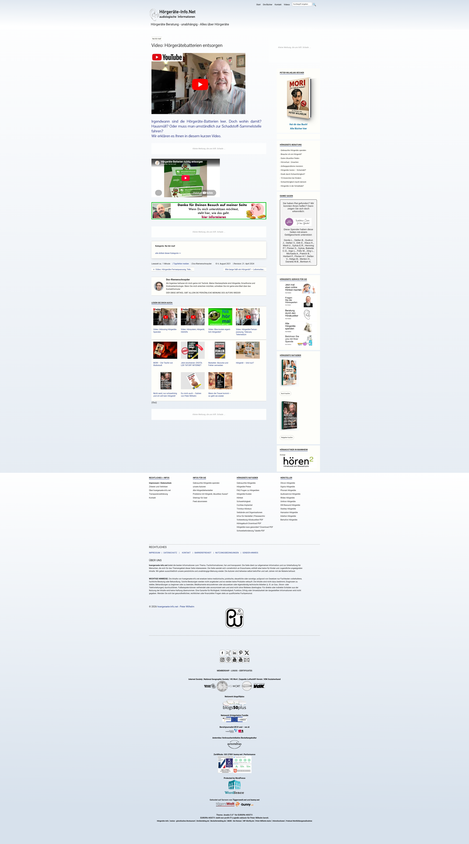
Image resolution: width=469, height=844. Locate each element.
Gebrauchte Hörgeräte (246, 483)
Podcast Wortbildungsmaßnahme (299, 821)
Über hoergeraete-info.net (160, 490)
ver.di (247, 727)
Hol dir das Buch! (298, 124)
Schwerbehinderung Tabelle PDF (251, 531)
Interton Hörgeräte (288, 516)
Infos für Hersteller (245, 516)
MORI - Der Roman (234, 821)
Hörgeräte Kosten (244, 494)
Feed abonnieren (200, 501)
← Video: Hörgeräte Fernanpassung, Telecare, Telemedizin (173, 269)
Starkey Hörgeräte (288, 509)
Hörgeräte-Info (163, 821)
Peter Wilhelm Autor (263, 821)
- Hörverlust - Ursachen (289, 162)
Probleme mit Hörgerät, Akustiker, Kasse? (210, 494)
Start (258, 4)
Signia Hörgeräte (287, 486)
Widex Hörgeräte (287, 498)
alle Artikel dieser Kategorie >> (168, 253)
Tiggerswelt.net (239, 800)
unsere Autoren (199, 486)
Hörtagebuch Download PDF (249, 523)
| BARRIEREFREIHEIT (201, 553)
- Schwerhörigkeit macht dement (293, 182)
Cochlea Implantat (244, 505)
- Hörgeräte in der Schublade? (292, 186)
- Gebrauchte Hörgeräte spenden (293, 150)
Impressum (154, 483)
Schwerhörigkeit (243, 501)
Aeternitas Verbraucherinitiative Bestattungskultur (234, 738)
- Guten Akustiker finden (289, 158)
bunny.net (255, 800)
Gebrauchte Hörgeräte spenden (206, 483)
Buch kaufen (285, 393)
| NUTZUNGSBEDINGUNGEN (225, 553)
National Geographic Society (216, 679)
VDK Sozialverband (272, 679)
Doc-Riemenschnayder (178, 279)
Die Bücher (267, 4)
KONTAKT (186, 553)
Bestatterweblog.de (218, 821)
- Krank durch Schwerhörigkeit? (292, 174)
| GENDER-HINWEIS (248, 553)
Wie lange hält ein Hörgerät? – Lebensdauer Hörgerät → (245, 269)
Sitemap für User (200, 498)
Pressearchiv (259, 516)
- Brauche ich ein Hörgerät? (291, 154)
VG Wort (233, 679)
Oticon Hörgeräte (287, 483)
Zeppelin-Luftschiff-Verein (250, 679)
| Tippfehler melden (180, 264)
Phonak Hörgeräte (288, 490)
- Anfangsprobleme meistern (291, 166)
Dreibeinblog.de (203, 821)
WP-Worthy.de (248, 821)
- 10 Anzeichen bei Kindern (290, 178)
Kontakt (278, 4)
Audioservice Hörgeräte (290, 494)
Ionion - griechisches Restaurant (182, 821)
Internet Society (195, 679)
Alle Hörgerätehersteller (203, 490)
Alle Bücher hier (298, 128)
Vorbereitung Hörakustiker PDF (250, 520)
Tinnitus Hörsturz (244, 509)
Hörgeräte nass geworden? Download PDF (255, 527)
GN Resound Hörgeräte (290, 505)
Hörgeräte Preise (244, 486)
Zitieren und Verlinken (158, 486)
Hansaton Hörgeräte (289, 512)
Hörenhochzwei (279, 821)
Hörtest (240, 498)
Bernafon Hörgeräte (288, 520)
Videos (287, 4)
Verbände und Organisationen (249, 512)
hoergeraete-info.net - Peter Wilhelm (175, 606)
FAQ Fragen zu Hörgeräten (248, 490)
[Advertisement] (208, 148)
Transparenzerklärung (158, 494)
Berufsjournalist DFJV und (231, 727)
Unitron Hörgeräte (288, 501)
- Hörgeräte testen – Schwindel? (293, 170)
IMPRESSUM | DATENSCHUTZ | (165, 553)
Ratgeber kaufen (287, 437)
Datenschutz (166, 483)
